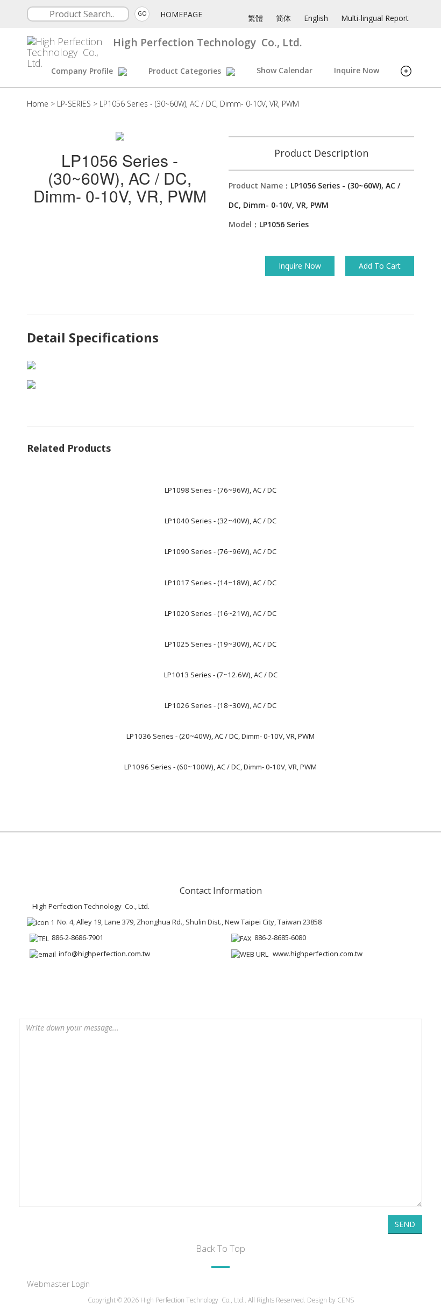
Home (37, 104)
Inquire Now (356, 70)
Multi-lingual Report (375, 18)
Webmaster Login (58, 1284)
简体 (283, 18)
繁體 (255, 18)
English (316, 18)
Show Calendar (284, 70)
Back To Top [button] (220, 1248)
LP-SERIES (74, 104)
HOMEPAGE (181, 14)
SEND (405, 1224)
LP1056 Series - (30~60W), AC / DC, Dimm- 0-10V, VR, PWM (199, 104)
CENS (345, 1300)
